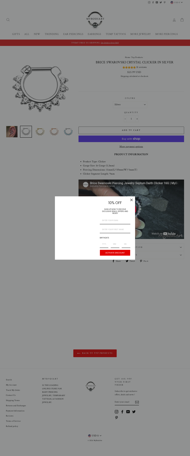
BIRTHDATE (104, 237)
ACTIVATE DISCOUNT (115, 252)
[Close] (131, 199)
